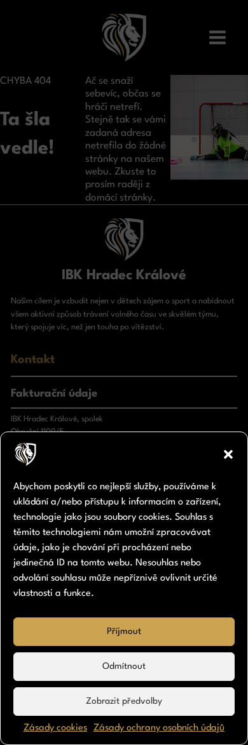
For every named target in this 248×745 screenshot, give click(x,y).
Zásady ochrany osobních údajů (158, 728)
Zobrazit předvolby (124, 701)
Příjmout (124, 631)
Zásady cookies (55, 728)
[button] (228, 454)
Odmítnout (124, 666)
